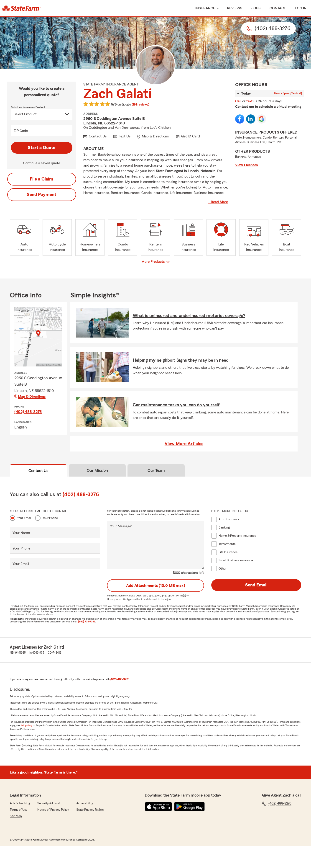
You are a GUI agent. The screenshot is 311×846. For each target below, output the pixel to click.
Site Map (16, 816)
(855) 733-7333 (86, 621)
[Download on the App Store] (158, 806)
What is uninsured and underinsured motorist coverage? (189, 315)
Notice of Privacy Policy (53, 809)
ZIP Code (21, 131)
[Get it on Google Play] (189, 806)
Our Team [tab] (156, 470)
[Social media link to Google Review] (261, 119)
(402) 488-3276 (28, 412)
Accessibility (84, 803)
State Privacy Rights (90, 809)
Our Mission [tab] (97, 470)
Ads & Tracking (20, 803)
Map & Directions (32, 396)
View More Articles (184, 443)
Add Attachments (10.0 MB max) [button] (155, 585)
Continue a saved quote (41, 163)
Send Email (256, 585)
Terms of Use (18, 809)
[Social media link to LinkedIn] (250, 119)
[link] (21, 8)
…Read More (218, 202)
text (249, 101)
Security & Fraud (48, 803)
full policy (26, 725)
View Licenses (246, 165)
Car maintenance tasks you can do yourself (176, 405)
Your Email (24, 518)
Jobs (255, 8)
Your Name (21, 533)
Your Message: (121, 526)
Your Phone (50, 518)
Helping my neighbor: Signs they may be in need (181, 360)
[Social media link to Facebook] (239, 119)
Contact (278, 8)
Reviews (234, 8)
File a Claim (41, 179)
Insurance (205, 8)
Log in (300, 8)
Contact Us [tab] (38, 471)
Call (238, 101)
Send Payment (41, 194)
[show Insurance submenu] (217, 8)
